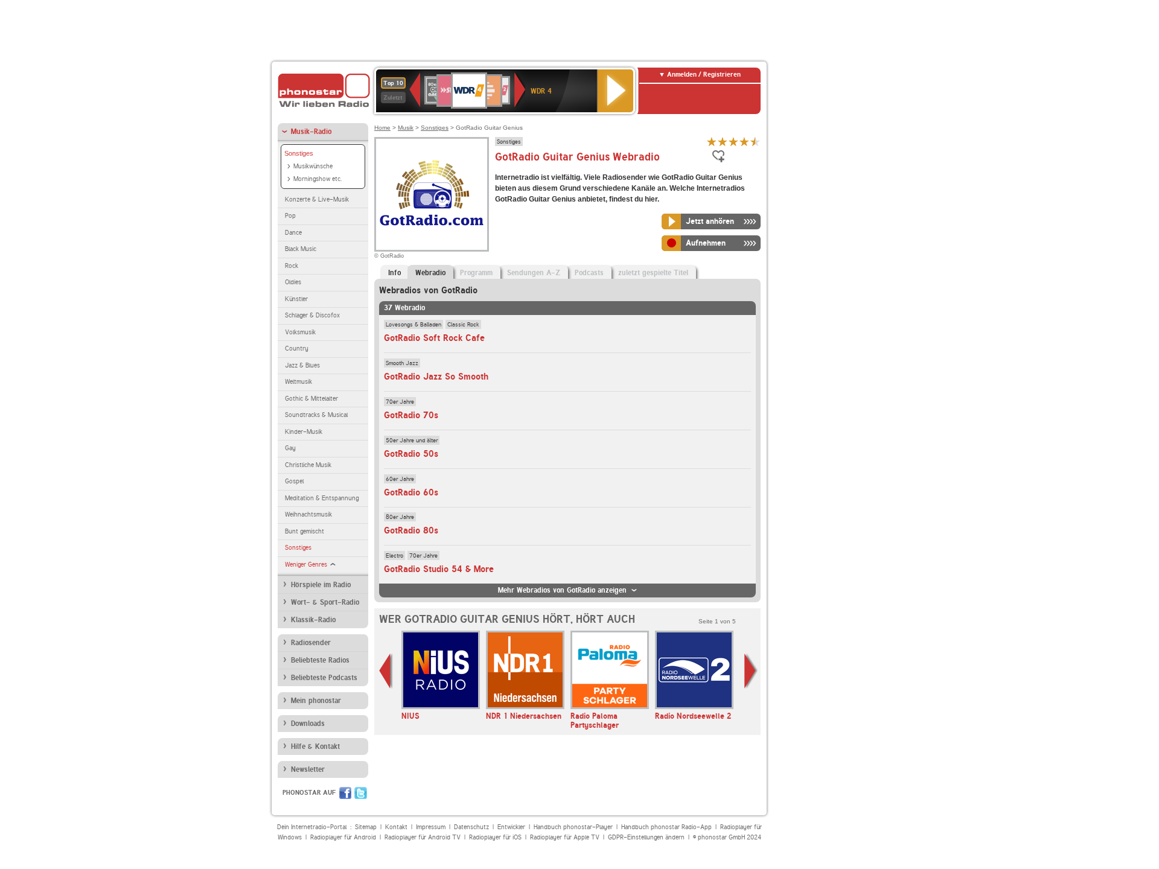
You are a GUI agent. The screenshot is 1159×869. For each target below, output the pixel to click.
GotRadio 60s (411, 492)
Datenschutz (471, 827)
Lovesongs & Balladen (413, 324)
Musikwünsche (313, 166)
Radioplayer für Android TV (423, 837)
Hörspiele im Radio (321, 585)
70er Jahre (400, 401)
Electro (394, 555)
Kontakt (396, 827)
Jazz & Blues (302, 365)
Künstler (296, 299)
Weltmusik (298, 382)
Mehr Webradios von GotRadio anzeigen (562, 590)
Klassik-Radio (313, 620)
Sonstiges (298, 153)
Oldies (293, 282)
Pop (290, 216)
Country (296, 348)
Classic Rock (463, 324)
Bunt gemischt (304, 531)
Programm (476, 273)
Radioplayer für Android (343, 837)
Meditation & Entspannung (322, 498)
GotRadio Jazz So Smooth (436, 376)
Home (382, 127)
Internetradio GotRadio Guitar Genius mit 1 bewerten (711, 141)
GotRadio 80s (411, 530)
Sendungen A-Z (533, 273)
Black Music (300, 249)
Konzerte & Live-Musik (317, 199)
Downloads (308, 723)
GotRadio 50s (411, 453)
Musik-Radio (311, 131)
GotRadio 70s (411, 415)
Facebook (345, 793)
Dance (293, 233)
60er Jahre (400, 478)
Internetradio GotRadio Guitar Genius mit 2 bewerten (722, 141)
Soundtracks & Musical (316, 415)
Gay (290, 448)
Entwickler (511, 827)
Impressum (430, 827)
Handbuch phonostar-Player (573, 827)
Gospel (294, 481)
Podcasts (589, 273)
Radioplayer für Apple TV (564, 837)
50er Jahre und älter (412, 440)
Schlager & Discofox (312, 315)
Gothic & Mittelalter (311, 399)
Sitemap (366, 827)
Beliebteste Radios (320, 660)
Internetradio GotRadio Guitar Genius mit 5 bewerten (755, 141)
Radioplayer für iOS (495, 837)
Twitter (360, 793)
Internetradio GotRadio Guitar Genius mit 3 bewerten (733, 141)
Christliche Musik (308, 465)
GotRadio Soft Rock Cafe (434, 338)
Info (394, 273)
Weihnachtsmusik (308, 514)
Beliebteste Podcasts (324, 677)
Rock (291, 266)
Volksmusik (300, 332)
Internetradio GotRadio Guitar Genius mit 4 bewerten (744, 141)
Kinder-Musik (303, 432)
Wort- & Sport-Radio (325, 602)
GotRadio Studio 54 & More (439, 569)
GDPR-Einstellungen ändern (646, 837)
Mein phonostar (316, 700)
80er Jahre (400, 516)
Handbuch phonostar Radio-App (666, 827)
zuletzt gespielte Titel (653, 273)
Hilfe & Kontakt (315, 746)
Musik (405, 127)
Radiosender (311, 642)
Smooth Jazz (402, 362)
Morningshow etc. (317, 179)
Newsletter (308, 769)
